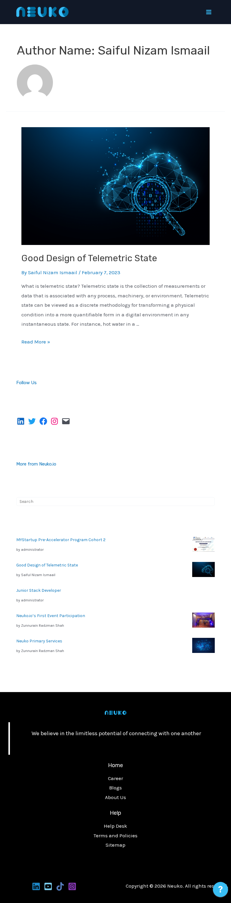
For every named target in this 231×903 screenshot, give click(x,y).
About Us (115, 797)
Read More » (35, 342)
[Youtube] (48, 886)
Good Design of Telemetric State (89, 258)
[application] (220, 891)
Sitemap (115, 845)
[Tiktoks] (60, 886)
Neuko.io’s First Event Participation (50, 615)
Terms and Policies (115, 835)
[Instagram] (72, 886)
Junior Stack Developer (38, 590)
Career (115, 778)
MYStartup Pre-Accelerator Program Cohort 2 (61, 539)
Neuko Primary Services (39, 641)
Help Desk (115, 826)
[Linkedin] (36, 886)
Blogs (115, 788)
